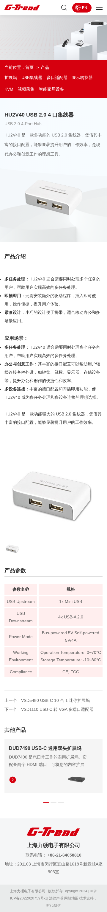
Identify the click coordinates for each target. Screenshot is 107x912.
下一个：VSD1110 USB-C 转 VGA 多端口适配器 (48, 709)
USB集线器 (31, 77)
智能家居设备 (51, 89)
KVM (8, 89)
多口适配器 (57, 77)
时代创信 (53, 905)
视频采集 (26, 89)
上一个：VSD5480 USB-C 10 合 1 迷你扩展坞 (47, 700)
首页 (29, 67)
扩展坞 (10, 77)
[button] (46, 802)
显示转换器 (82, 77)
